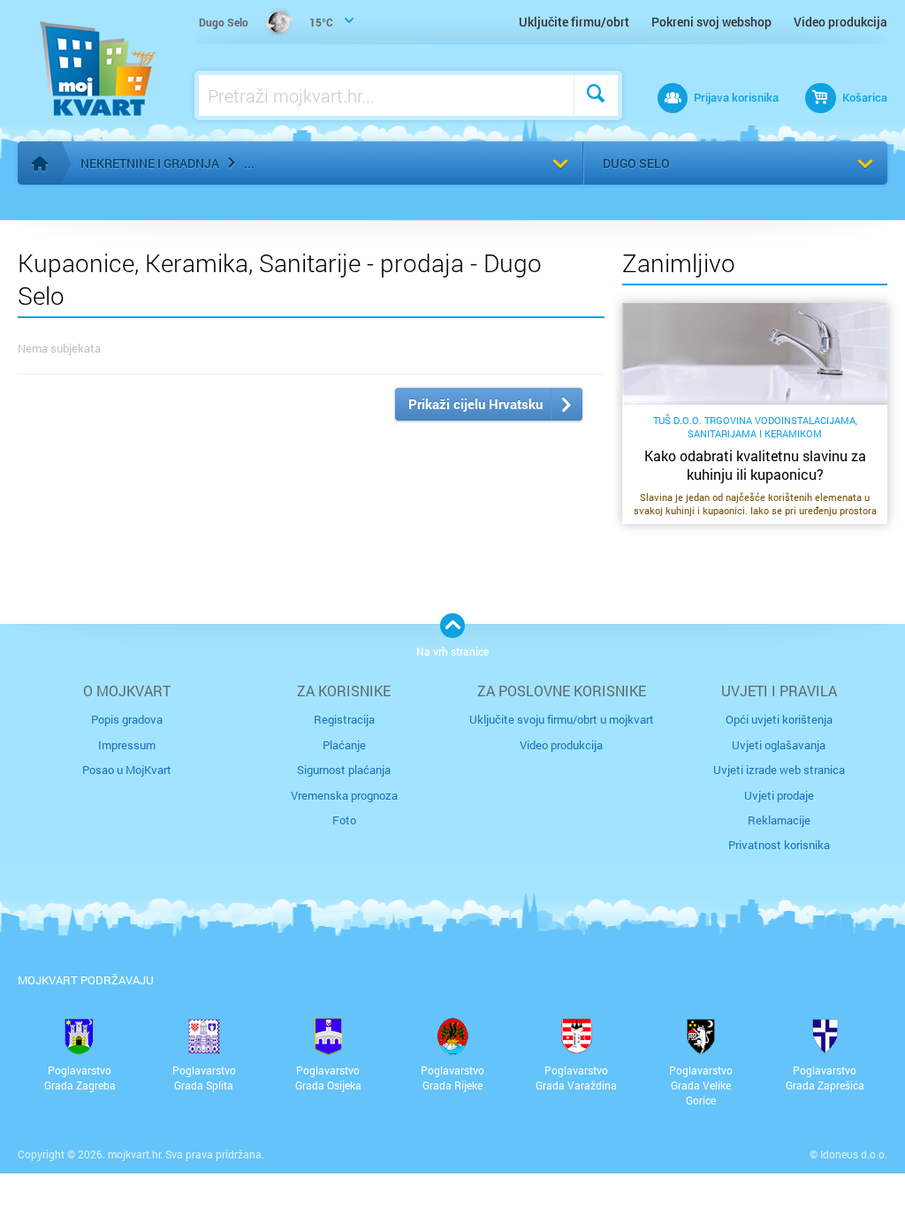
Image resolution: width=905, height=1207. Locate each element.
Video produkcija (840, 21)
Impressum (127, 745)
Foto (344, 820)
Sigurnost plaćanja (344, 770)
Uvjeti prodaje (779, 795)
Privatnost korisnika (779, 845)
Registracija (344, 719)
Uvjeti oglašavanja (778, 745)
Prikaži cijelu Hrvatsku (475, 404)
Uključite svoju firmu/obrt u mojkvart (561, 719)
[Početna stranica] (40, 163)
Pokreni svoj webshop (711, 21)
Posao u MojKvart (126, 770)
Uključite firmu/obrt (574, 21)
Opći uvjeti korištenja (779, 719)
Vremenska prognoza (344, 795)
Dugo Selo (636, 163)
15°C (266, 22)
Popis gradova (127, 719)
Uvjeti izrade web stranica (779, 770)
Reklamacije (779, 820)
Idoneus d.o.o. (853, 1154)
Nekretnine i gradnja (149, 163)
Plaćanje (344, 745)
